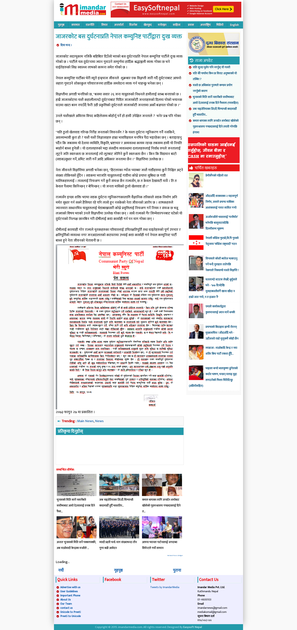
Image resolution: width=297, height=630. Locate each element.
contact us (66, 608)
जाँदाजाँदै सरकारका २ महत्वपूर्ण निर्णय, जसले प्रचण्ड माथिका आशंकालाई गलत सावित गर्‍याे (222, 202)
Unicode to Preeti (70, 612)
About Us (65, 599)
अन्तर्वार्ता (119, 25)
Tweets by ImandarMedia (164, 587)
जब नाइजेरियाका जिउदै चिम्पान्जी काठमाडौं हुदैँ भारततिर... (215, 112)
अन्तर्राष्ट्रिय (205, 25)
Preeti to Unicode (70, 616)
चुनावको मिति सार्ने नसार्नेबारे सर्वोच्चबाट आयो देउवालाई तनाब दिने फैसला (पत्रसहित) (215, 100)
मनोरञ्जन (162, 25)
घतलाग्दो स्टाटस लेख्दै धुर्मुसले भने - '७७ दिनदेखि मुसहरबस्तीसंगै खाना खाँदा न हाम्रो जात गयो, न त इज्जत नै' (213, 288)
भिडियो (219, 25)
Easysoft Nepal (192, 627)
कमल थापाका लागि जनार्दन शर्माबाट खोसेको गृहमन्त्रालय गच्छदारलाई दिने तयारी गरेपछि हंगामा (216, 126)
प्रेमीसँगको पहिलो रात (217, 175)
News (99, 421)
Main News (85, 421)
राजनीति (90, 25)
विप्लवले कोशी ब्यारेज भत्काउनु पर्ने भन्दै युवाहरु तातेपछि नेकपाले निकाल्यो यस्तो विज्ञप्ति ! (222, 264)
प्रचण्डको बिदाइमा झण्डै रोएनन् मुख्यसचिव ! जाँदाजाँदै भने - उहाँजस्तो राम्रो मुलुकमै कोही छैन (222, 333)
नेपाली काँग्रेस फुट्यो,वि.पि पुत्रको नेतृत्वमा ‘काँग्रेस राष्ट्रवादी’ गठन (222, 241)
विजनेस (133, 25)
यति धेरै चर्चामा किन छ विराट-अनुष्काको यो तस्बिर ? (215, 76)
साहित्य (176, 25)
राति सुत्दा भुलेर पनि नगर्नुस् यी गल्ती (211, 67)
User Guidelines (69, 591)
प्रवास (191, 25)
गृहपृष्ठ (61, 25)
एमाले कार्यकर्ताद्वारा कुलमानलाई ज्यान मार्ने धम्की (220, 309)
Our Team (66, 603)
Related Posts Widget (175, 555)
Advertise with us (70, 587)
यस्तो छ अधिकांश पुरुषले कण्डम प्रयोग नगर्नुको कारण (212, 88)
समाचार (76, 25)
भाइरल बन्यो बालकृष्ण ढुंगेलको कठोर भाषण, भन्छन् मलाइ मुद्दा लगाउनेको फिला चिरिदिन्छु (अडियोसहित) (213, 377)
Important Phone (70, 595)
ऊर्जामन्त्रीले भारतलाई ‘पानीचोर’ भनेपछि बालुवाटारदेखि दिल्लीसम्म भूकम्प (222, 223)
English (234, 25)
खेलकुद (148, 25)
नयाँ (61, 570)
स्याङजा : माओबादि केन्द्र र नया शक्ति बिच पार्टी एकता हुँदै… (221, 350)
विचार (104, 25)
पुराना (177, 570)
